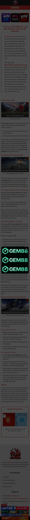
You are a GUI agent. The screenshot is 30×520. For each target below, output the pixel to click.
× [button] (26, 249)
